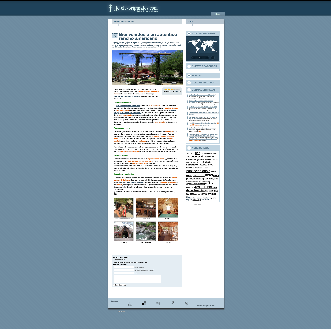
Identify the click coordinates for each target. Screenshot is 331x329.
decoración (197, 156)
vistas (213, 193)
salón (206, 190)
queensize (190, 187)
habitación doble (198, 171)
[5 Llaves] (171, 89)
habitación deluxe (203, 168)
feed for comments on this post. (125, 262)
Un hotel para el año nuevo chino (200, 112)
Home (217, 14)
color (188, 157)
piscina (208, 183)
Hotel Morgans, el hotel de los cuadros (203, 123)
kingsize (204, 178)
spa (216, 190)
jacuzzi (189, 179)
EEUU (202, 159)
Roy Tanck (212, 198)
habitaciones (192, 165)
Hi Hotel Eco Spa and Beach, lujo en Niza (203, 107)
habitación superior (199, 176)
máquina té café (196, 181)
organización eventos (195, 184)
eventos (189, 162)
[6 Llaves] (173, 89)
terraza (205, 193)
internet (216, 176)
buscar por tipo (203, 82)
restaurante (203, 187)
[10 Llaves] (179, 89)
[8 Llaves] (176, 89)
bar (197, 153)
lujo (217, 178)
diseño (189, 159)
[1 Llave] (165, 89)
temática (196, 194)
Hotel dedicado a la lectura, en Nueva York (203, 134)
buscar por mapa (203, 33)
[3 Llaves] (168, 89)
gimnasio (207, 162)
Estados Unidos (211, 159)
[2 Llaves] (166, 89)
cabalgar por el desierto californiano (127, 96)
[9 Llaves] (177, 89)
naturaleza (206, 181)
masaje (188, 181)
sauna (211, 191)
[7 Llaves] (174, 89)
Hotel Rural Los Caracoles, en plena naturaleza (203, 138)
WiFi (187, 196)
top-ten (197, 75)
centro (209, 153)
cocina (214, 153)
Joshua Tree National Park (134, 182)
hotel (209, 175)
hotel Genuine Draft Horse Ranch (128, 106)
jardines (196, 178)
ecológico (196, 160)
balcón (192, 153)
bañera (203, 153)
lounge (212, 178)
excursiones (197, 162)
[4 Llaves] (170, 89)
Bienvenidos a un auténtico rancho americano (148, 36)
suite (189, 193)
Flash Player (197, 200)
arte (188, 153)
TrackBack (142, 262)
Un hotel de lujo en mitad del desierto (202, 95)
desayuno (209, 157)
